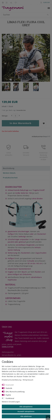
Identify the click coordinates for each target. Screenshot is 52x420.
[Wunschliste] (15, 2)
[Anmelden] (6, 2)
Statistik (9, 388)
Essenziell (10, 385)
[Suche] (47, 14)
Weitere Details (9, 173)
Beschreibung (8, 168)
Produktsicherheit (10, 177)
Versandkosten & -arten (11, 355)
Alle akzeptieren (26, 406)
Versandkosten (21, 110)
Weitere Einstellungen (11, 402)
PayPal (8, 395)
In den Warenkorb (20, 123)
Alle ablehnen (26, 416)
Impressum (28, 380)
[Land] (3, 2)
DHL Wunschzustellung (15, 391)
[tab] (26, 168)
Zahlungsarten (8, 352)
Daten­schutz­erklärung (12, 380)
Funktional (10, 398)
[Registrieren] (11, 2)
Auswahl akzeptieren (26, 411)
